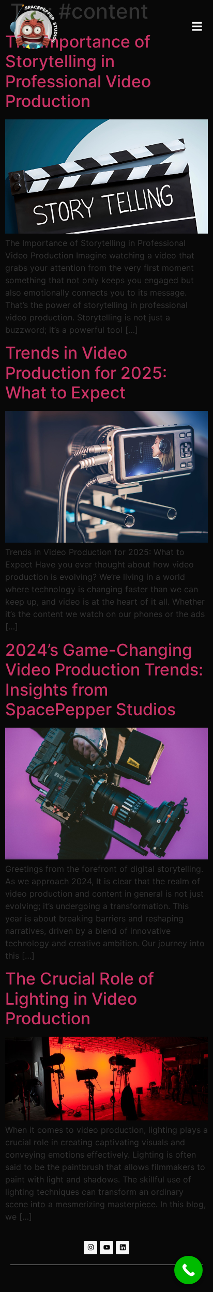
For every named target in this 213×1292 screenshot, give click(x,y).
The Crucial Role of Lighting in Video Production (79, 998)
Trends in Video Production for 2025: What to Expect (86, 373)
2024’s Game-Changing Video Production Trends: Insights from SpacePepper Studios (104, 679)
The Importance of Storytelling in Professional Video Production (78, 71)
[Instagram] (90, 1247)
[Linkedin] (122, 1247)
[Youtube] (106, 1247)
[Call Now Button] (188, 1270)
